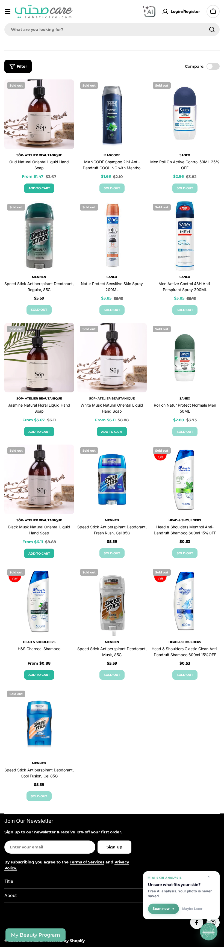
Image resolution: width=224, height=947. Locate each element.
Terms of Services (87, 862)
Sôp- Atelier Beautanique (39, 155)
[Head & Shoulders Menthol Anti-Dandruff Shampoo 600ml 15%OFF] (185, 479)
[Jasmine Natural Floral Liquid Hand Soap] (39, 358)
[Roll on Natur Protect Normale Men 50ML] (185, 358)
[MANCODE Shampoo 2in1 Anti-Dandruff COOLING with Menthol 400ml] (112, 114)
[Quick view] (66, 91)
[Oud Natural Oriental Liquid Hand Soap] (39, 114)
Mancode (112, 155)
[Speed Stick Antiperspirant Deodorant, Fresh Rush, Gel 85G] (112, 479)
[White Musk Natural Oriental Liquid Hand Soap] (112, 358)
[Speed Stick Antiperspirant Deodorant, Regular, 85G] (39, 236)
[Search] (212, 29)
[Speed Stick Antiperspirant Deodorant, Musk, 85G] (112, 601)
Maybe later (192, 909)
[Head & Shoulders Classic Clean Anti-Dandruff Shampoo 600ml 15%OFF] (185, 601)
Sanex (184, 155)
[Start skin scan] (208, 931)
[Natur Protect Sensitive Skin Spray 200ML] (112, 236)
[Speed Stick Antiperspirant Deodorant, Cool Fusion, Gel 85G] (39, 722)
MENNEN (39, 277)
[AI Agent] (148, 11)
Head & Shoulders (185, 520)
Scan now (161, 909)
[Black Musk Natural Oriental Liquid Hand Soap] (39, 479)
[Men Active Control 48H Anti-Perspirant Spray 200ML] (185, 236)
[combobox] (112, 29)
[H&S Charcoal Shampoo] (39, 601)
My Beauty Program (35, 935)
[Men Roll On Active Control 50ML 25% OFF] (185, 114)
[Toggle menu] (7, 11)
